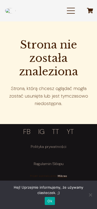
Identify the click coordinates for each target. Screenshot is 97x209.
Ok (49, 201)
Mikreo (62, 176)
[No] (90, 194)
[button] (71, 11)
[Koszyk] (90, 10)
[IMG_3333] (10, 10)
